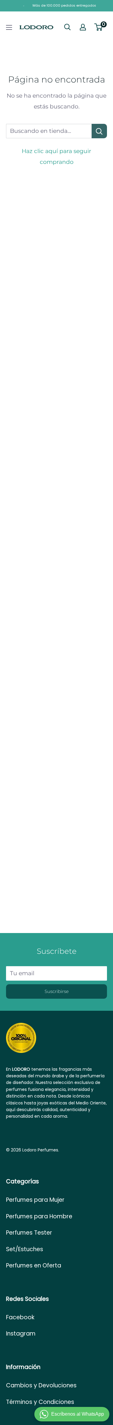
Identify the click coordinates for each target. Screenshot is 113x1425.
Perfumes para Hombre (39, 1216)
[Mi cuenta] (83, 27)
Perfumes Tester (29, 1233)
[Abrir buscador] (67, 27)
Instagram (21, 1333)
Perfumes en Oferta (33, 1265)
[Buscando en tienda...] (99, 131)
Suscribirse (57, 991)
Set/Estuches (24, 1249)
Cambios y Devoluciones (41, 1385)
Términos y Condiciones (40, 1402)
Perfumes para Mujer (35, 1200)
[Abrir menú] (9, 27)
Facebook (20, 1317)
